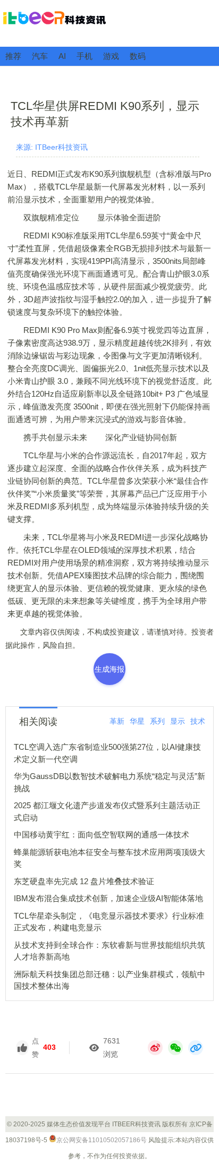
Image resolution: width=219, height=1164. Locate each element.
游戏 (111, 56)
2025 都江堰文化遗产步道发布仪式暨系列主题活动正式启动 (107, 811)
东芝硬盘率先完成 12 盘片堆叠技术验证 (84, 881)
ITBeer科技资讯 (109, 23)
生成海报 (109, 669)
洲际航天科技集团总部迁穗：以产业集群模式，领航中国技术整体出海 (109, 980)
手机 (84, 56)
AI (62, 56)
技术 (197, 721)
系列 (157, 721)
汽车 (40, 56)
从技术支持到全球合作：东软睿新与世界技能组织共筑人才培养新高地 (109, 951)
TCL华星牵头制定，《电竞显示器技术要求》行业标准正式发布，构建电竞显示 (109, 921)
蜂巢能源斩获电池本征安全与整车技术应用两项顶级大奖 (109, 858)
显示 (177, 721)
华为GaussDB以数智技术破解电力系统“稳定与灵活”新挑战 (109, 782)
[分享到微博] (155, 1047)
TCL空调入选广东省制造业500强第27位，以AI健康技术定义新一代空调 (107, 753)
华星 (137, 721)
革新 (117, 721)
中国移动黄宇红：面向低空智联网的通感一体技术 (101, 834)
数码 (138, 56)
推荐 (13, 56)
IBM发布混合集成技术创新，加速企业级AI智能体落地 (108, 898)
